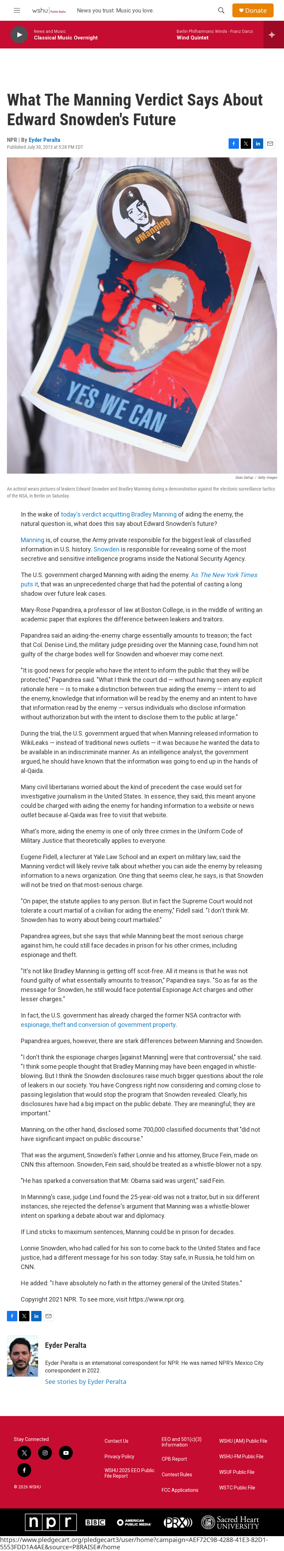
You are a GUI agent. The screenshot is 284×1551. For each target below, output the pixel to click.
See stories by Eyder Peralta (85, 1381)
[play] (19, 35)
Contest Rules (177, 1474)
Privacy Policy (119, 1456)
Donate (256, 10)
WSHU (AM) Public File (243, 1441)
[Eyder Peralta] (22, 1356)
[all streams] (274, 34)
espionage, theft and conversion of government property (98, 1024)
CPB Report (174, 1459)
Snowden (106, 549)
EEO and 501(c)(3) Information (182, 1442)
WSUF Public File (237, 1472)
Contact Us (116, 1441)
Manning (32, 540)
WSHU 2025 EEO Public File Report (129, 1473)
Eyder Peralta (44, 139)
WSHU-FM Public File (241, 1456)
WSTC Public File (237, 1487)
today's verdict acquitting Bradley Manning (118, 514)
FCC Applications (180, 1490)
